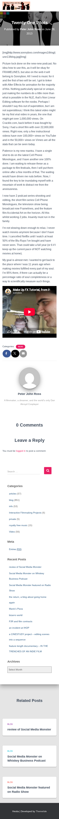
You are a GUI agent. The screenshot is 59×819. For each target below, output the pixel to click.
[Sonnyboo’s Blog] (17, 6)
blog (20, 347)
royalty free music (18, 525)
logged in (21, 451)
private (12, 519)
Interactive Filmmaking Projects (25, 512)
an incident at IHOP (19, 627)
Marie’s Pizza (16, 608)
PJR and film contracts (20, 621)
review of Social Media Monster (25, 567)
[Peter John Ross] (29, 378)
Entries (15, 549)
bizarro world (15, 615)
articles (12, 493)
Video (12, 531)
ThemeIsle (41, 811)
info (11, 506)
